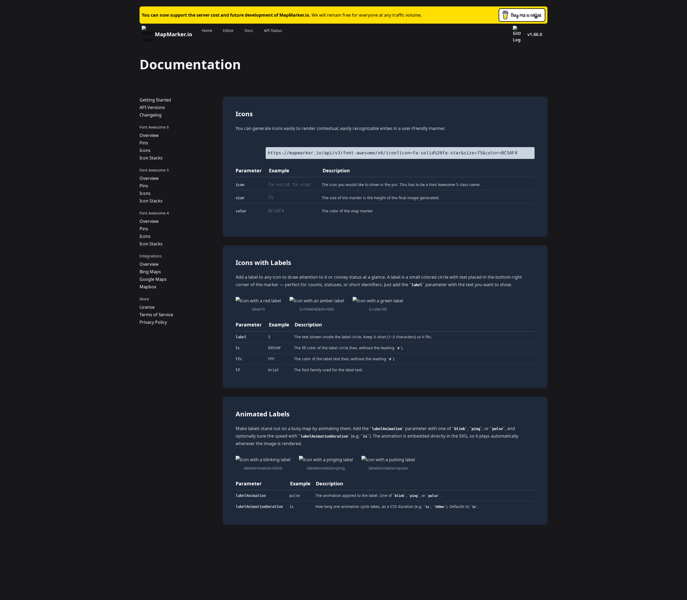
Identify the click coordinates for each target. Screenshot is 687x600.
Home (207, 30)
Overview (149, 135)
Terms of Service (156, 315)
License (147, 307)
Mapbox (148, 287)
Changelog (151, 115)
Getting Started (155, 100)
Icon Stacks (151, 158)
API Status (273, 30)
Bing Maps (150, 272)
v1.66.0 (534, 34)
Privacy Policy (153, 322)
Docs (248, 30)
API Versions (152, 107)
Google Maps (153, 279)
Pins (144, 143)
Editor (228, 30)
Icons (145, 150)
